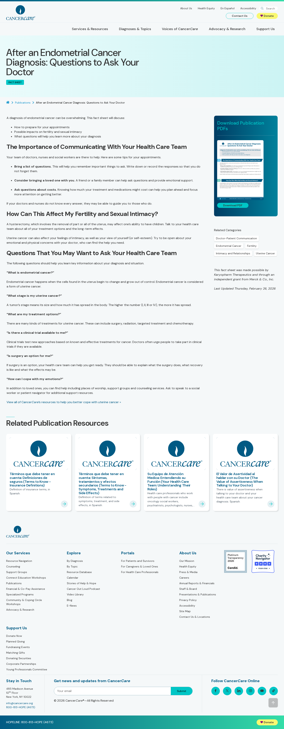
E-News (72, 605)
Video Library (75, 594)
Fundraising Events (18, 647)
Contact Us (239, 16)
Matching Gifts (15, 652)
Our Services (18, 552)
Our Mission (186, 561)
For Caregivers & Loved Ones (139, 566)
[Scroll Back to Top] (273, 702)
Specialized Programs (20, 594)
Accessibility (248, 8)
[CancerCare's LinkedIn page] (239, 691)
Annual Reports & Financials (196, 583)
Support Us (16, 627)
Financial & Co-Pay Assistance (25, 589)
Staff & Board (188, 589)
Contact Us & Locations (194, 617)
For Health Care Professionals (139, 572)
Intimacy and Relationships (233, 253)
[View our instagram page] (250, 691)
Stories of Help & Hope (81, 583)
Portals (127, 552)
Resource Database (79, 572)
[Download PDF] (246, 170)
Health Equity (206, 8)
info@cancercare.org (19, 703)
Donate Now (14, 636)
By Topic (72, 566)
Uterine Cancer (265, 253)
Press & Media (188, 572)
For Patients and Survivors (137, 561)
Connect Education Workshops (26, 577)
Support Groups (16, 572)
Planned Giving (15, 641)
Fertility (252, 246)
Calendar (72, 577)
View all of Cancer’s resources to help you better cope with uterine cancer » (64, 402)
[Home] (20, 12)
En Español (228, 8)
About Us (186, 8)
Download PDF (232, 205)
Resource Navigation (19, 561)
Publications (14, 583)
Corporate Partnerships (21, 664)
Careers (184, 577)
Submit (181, 691)
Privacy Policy (188, 600)
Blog (69, 600)
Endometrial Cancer (228, 246)
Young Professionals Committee (26, 669)
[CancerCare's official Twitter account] (227, 691)
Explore (74, 552)
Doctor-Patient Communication (236, 238)
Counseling (13, 566)
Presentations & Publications (197, 594)
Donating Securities (18, 658)
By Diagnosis (75, 561)
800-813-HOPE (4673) (20, 707)
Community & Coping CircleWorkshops (24, 602)
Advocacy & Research (20, 609)
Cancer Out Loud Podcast (83, 589)
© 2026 (84, 701)
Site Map (185, 611)
